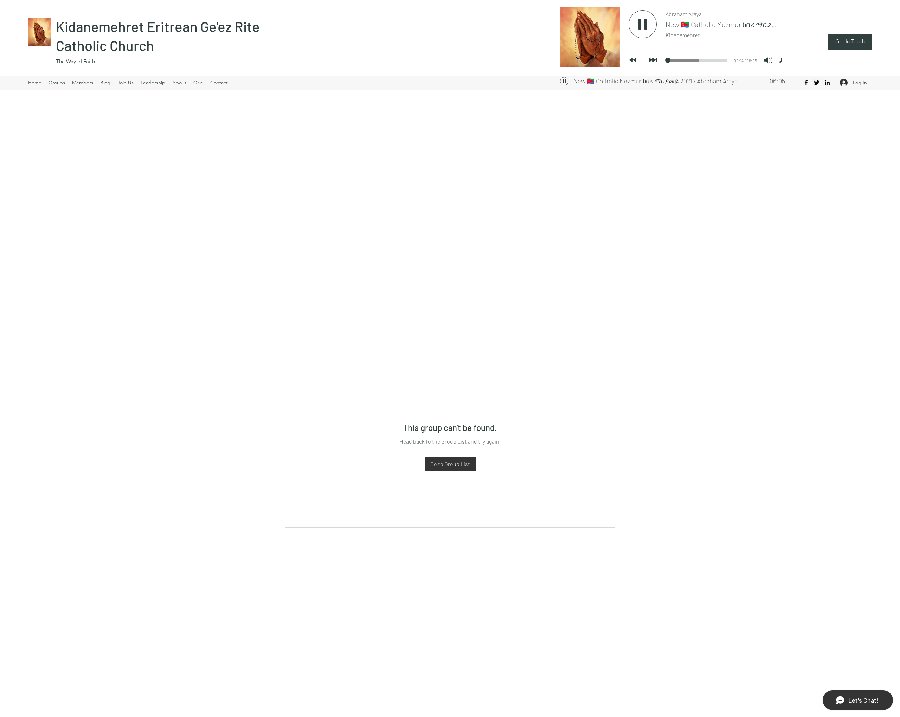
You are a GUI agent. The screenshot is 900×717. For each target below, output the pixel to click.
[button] (850, 42)
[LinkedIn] (827, 82)
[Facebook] (806, 82)
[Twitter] (816, 82)
